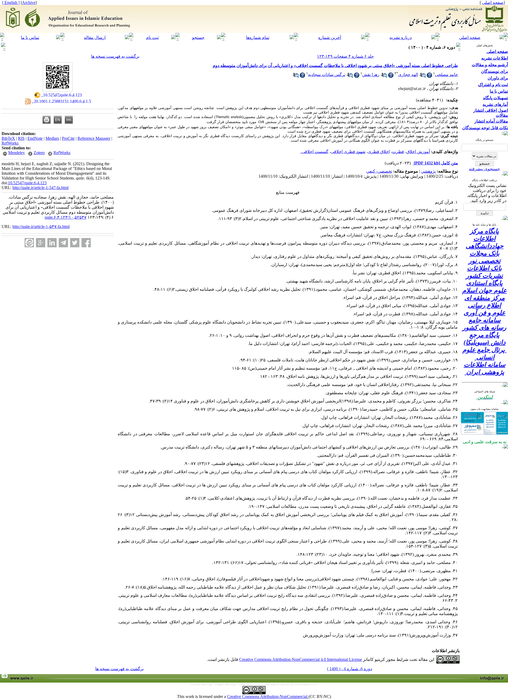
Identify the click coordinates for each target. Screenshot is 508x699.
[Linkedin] (52, 242)
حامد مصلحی (446, 74)
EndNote (35, 138)
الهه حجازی (408, 74)
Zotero (39, 152)
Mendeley (16, 152)
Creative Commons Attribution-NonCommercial (268, 696)
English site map (226, 684)
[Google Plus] (40, 242)
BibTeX (8, 138)
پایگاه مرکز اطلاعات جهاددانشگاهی (485, 238)
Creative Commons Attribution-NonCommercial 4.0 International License (300, 659)
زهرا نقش (370, 74)
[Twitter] (74, 242)
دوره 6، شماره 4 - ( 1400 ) (349, 668)
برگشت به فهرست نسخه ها (115, 56)
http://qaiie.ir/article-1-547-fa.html (40, 187)
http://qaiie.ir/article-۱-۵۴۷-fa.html (41, 226)
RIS (21, 138)
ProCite (68, 138)
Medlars (52, 138)
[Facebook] (86, 242)
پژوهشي (428, 171)
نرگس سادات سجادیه (326, 74)
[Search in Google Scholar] (429, 76)
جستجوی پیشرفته (484, 169)
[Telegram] (63, 242)
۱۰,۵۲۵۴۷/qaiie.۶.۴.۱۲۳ (66, 217)
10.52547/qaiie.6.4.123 (27, 183)
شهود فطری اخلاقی (348, 151)
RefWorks (10, 143)
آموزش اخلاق (418, 151)
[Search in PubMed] (423, 76)
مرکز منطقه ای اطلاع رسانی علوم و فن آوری (484, 305)
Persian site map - (203, 684)
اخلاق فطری (379, 151)
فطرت (398, 151)
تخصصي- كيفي (379, 171)
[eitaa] (29, 242)
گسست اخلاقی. (314, 151)
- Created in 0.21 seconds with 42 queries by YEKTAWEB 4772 (277, 684)
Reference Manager (94, 138)
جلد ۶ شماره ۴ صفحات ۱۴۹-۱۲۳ (345, 56)
